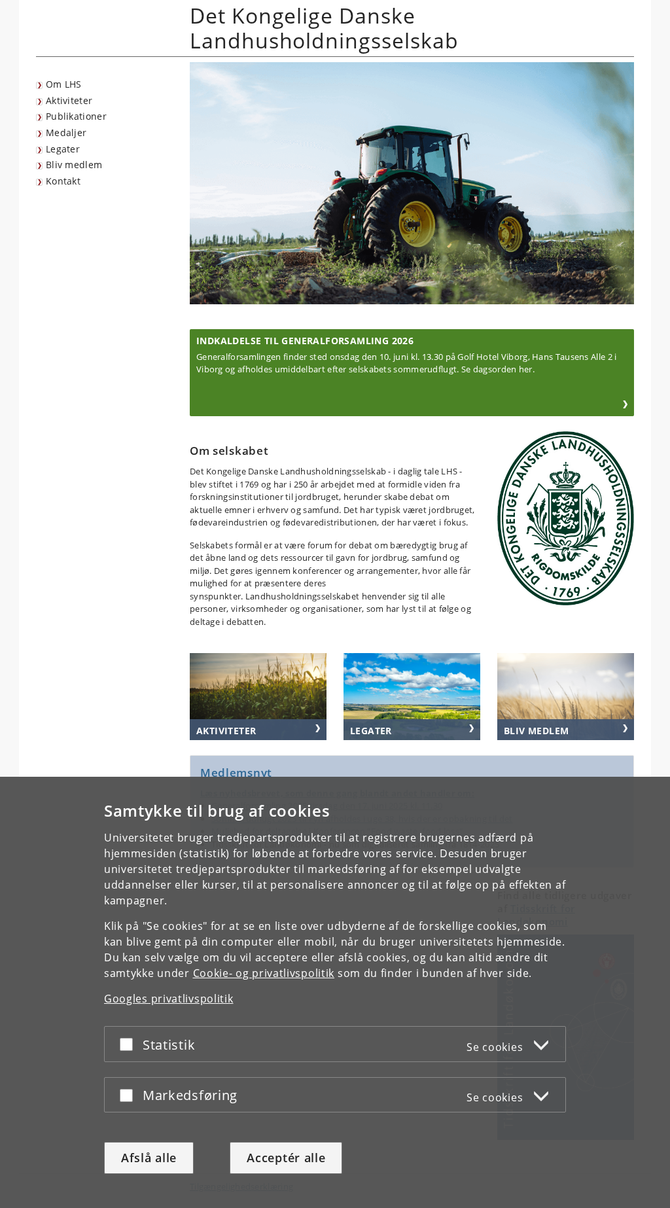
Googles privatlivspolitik (169, 998)
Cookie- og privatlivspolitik (264, 973)
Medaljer (66, 132)
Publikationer (76, 116)
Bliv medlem (74, 164)
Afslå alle (149, 1157)
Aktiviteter (69, 100)
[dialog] (335, 992)
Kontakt (63, 181)
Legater (63, 149)
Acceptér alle (286, 1157)
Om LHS (64, 84)
